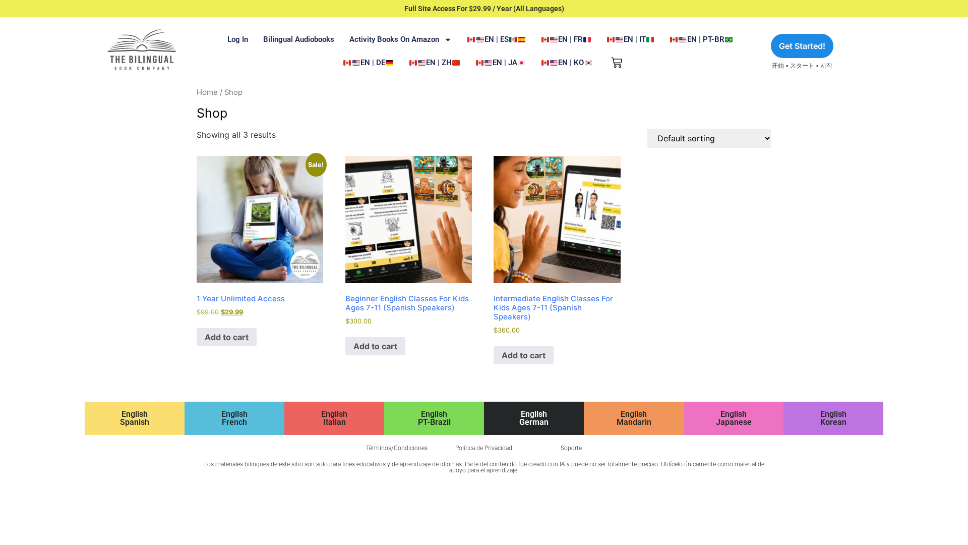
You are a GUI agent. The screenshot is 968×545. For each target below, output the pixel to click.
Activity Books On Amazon (394, 39)
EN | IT (635, 39)
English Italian (334, 418)
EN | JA (505, 62)
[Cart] (617, 62)
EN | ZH (439, 62)
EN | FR (570, 39)
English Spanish (134, 418)
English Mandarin (634, 418)
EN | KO (571, 62)
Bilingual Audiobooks (298, 39)
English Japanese (734, 418)
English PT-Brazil (434, 418)
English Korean (833, 418)
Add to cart (227, 337)
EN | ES (497, 39)
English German (534, 418)
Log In (237, 39)
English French (234, 418)
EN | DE (372, 62)
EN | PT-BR (705, 39)
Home (207, 92)
